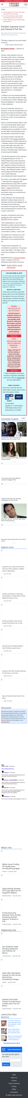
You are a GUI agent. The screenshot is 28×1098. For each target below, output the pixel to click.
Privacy (14, 1086)
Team (14, 1075)
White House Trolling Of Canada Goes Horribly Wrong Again (11, 866)
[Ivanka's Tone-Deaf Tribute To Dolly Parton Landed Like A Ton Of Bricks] (11, 991)
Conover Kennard (6, 956)
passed (15, 139)
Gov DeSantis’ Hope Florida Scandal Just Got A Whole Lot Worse (10, 949)
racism (20, 265)
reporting (16, 181)
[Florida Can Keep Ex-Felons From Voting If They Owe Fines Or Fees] (14, 611)
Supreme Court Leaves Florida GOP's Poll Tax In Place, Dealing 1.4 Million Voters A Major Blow (13, 569)
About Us (14, 1078)
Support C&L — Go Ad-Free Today (14, 1)
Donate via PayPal (19, 397)
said (6, 165)
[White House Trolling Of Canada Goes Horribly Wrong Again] (11, 856)
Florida (9, 265)
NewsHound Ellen (6, 895)
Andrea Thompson (6, 924)
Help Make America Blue (11, 1043)
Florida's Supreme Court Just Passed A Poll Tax (13, 27)
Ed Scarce (4, 871)
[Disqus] (14, 782)
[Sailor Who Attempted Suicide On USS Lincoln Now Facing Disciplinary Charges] (11, 965)
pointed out (5, 217)
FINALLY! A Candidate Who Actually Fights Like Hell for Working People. (15, 1037)
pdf (3, 77)
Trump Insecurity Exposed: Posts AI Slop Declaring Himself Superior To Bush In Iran (11, 917)
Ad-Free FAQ (21, 378)
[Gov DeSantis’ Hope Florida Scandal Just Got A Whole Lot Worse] (11, 939)
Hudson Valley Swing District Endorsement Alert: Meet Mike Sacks (14, 1031)
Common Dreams (9, 49)
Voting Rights (11, 267)
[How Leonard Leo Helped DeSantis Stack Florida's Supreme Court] (14, 636)
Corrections (14, 1092)
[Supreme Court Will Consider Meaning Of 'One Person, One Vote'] (14, 661)
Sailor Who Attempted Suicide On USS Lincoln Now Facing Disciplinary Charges (11, 976)
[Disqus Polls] (14, 743)
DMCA (14, 1089)
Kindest (9, 401)
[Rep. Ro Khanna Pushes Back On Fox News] (14, 686)
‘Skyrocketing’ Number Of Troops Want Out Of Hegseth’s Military (11, 890)
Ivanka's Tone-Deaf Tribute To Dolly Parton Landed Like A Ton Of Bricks (11, 1002)
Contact (14, 1081)
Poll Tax (14, 265)
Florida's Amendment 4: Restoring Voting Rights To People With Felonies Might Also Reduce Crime (13, 596)
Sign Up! (6, 1064)
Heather (4, 982)
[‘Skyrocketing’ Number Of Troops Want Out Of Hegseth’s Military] (11, 880)
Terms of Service (6, 720)
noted (8, 188)
